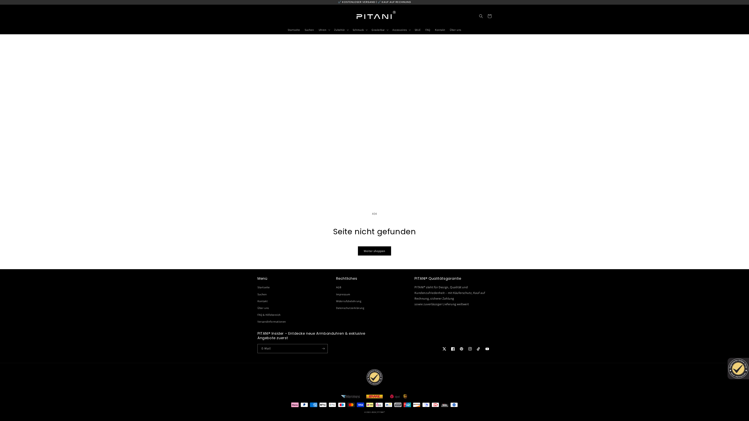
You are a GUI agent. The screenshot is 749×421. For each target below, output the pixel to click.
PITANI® (381, 412)
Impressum (343, 294)
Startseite (263, 287)
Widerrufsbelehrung (348, 301)
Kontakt (262, 301)
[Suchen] (481, 16)
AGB (338, 287)
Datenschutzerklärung (350, 308)
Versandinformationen (271, 321)
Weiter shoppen (374, 251)
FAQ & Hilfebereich (269, 315)
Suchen (262, 294)
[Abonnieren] (323, 348)
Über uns (263, 308)
